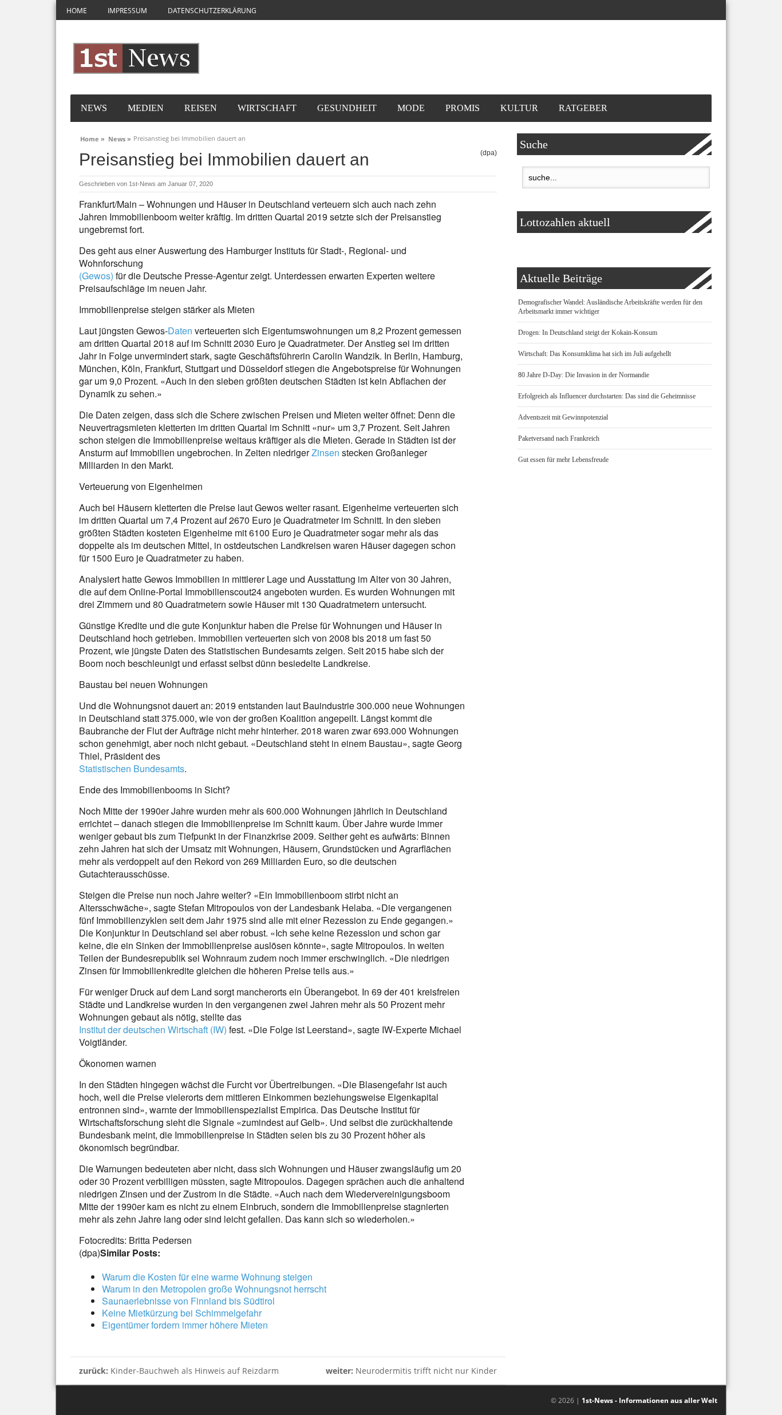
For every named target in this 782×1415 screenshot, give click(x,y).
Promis (462, 108)
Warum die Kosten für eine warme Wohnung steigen (207, 1276)
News (94, 108)
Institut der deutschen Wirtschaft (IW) (153, 1029)
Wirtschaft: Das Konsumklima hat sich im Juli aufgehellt (594, 354)
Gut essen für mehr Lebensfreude (563, 460)
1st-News (142, 183)
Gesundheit (347, 108)
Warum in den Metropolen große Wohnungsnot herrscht (214, 1288)
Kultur (519, 108)
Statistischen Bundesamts (131, 768)
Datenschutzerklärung (212, 10)
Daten (180, 330)
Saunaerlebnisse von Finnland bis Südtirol (188, 1300)
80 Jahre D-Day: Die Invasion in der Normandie (583, 375)
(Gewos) (96, 275)
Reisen (200, 108)
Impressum (127, 10)
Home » (92, 137)
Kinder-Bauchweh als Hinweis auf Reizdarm (179, 1370)
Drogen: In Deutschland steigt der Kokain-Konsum (587, 333)
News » (119, 137)
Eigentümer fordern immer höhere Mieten (185, 1324)
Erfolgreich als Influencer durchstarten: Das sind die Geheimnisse (607, 396)
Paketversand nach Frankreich (558, 438)
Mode (411, 108)
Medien (146, 108)
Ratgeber (583, 108)
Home (76, 10)
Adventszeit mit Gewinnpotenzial (563, 417)
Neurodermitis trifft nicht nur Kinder (411, 1370)
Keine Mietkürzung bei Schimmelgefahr (182, 1312)
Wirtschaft (267, 108)
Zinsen (325, 452)
